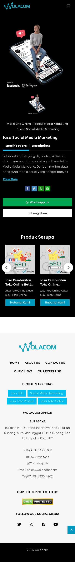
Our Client (23, 371)
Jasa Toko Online (52, 401)
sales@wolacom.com (42, 470)
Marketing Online (19, 124)
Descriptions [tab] (41, 146)
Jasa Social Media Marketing (39, 129)
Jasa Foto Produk (22, 401)
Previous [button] (6, 267)
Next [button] (68, 267)
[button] (10, 179)
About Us (32, 362)
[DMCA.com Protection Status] (37, 501)
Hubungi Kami (38, 213)
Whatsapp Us (39, 202)
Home (14, 362)
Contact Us (55, 362)
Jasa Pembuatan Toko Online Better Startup (19, 282)
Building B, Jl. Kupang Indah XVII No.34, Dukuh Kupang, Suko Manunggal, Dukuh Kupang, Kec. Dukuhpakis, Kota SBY (37, 433)
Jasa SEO (17, 393)
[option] (37, 56)
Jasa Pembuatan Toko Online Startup (53, 282)
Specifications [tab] (16, 146)
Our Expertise (49, 371)
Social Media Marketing (51, 124)
